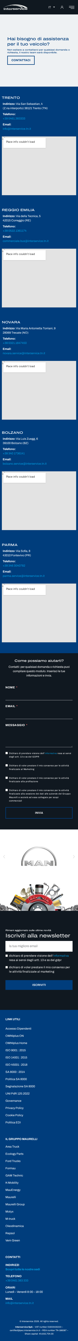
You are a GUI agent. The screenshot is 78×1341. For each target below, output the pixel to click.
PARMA (10, 545)
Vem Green (12, 1240)
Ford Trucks (12, 1161)
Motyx (9, 1211)
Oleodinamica (14, 1226)
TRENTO (11, 98)
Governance (13, 1100)
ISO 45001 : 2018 (16, 1064)
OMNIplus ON (14, 1035)
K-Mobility (12, 1182)
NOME (10, 687)
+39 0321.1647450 (15, 342)
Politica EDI (13, 1122)
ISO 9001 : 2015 (15, 1050)
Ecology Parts (14, 1153)
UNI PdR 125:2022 (17, 1093)
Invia (39, 812)
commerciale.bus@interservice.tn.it (26, 241)
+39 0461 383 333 (16, 1280)
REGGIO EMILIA (18, 210)
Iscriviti (39, 984)
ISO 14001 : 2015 (16, 1057)
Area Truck (12, 1146)
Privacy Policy (14, 1108)
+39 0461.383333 (14, 118)
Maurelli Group (15, 1204)
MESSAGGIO (15, 725)
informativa (51, 753)
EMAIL (10, 706)
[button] (4, 856)
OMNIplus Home (16, 1043)
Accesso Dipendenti (18, 1028)
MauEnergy (12, 1189)
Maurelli (10, 1197)
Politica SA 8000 (16, 1079)
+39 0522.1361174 (14, 230)
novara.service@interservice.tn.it (24, 353)
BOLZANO (12, 432)
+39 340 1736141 (14, 453)
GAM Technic (14, 1175)
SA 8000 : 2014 (15, 1071)
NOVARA (11, 322)
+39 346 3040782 (14, 565)
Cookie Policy (14, 1115)
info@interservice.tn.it (17, 128)
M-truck (10, 1218)
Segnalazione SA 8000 (20, 1086)
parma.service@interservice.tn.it (24, 575)
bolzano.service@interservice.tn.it (25, 463)
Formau (10, 1168)
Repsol (10, 1233)
